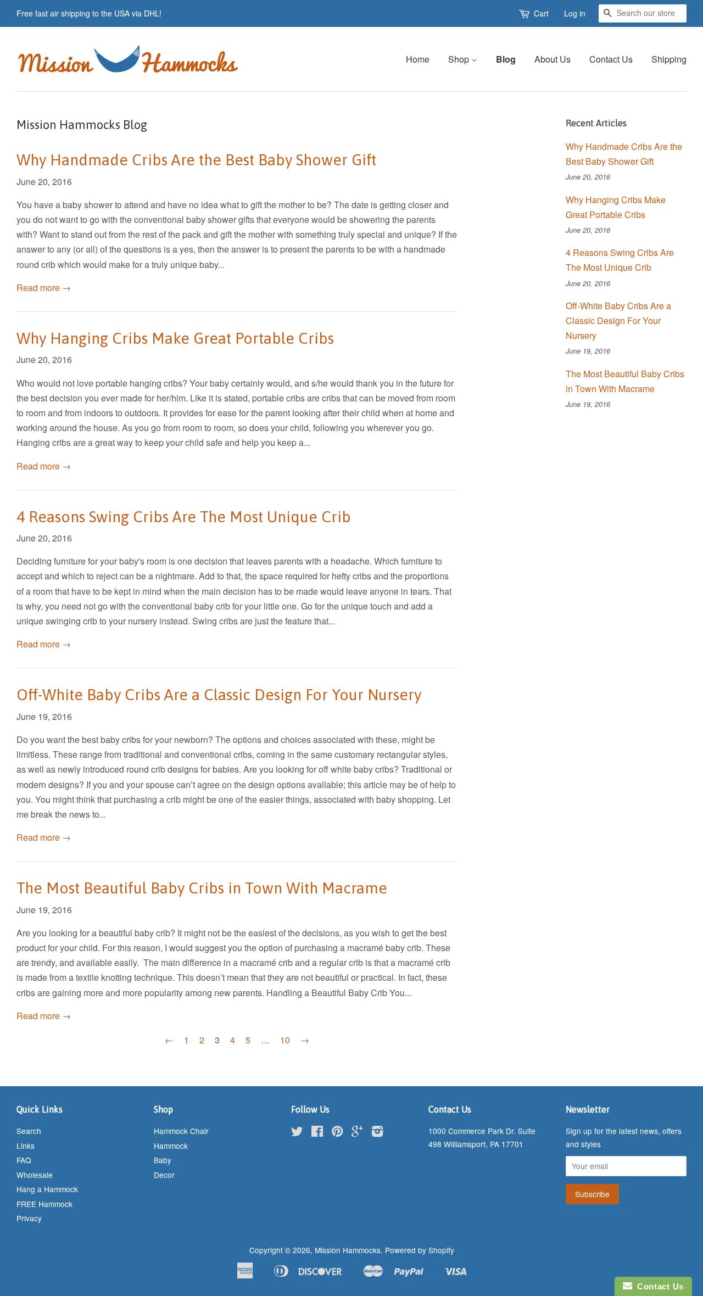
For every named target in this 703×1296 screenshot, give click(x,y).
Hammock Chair (181, 1130)
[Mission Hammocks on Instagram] (377, 1132)
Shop (459, 59)
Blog (506, 59)
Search (28, 1130)
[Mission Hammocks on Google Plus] (357, 1132)
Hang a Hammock (47, 1188)
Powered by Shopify (419, 1249)
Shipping (669, 59)
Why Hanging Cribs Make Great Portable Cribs (175, 338)
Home (417, 59)
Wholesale (34, 1174)
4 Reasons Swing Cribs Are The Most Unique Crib (183, 517)
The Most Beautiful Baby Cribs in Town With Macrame (201, 888)
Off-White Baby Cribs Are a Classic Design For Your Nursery (218, 694)
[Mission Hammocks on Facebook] (317, 1132)
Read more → (43, 287)
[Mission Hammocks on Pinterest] (337, 1132)
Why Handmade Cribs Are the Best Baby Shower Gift (196, 160)
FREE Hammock (44, 1203)
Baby (162, 1159)
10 (285, 1040)
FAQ (23, 1159)
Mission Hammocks (348, 1249)
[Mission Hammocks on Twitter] (297, 1132)
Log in (574, 13)
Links (25, 1145)
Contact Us (611, 59)
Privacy (29, 1218)
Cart (541, 13)
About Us (552, 59)
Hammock (171, 1145)
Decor (164, 1174)
